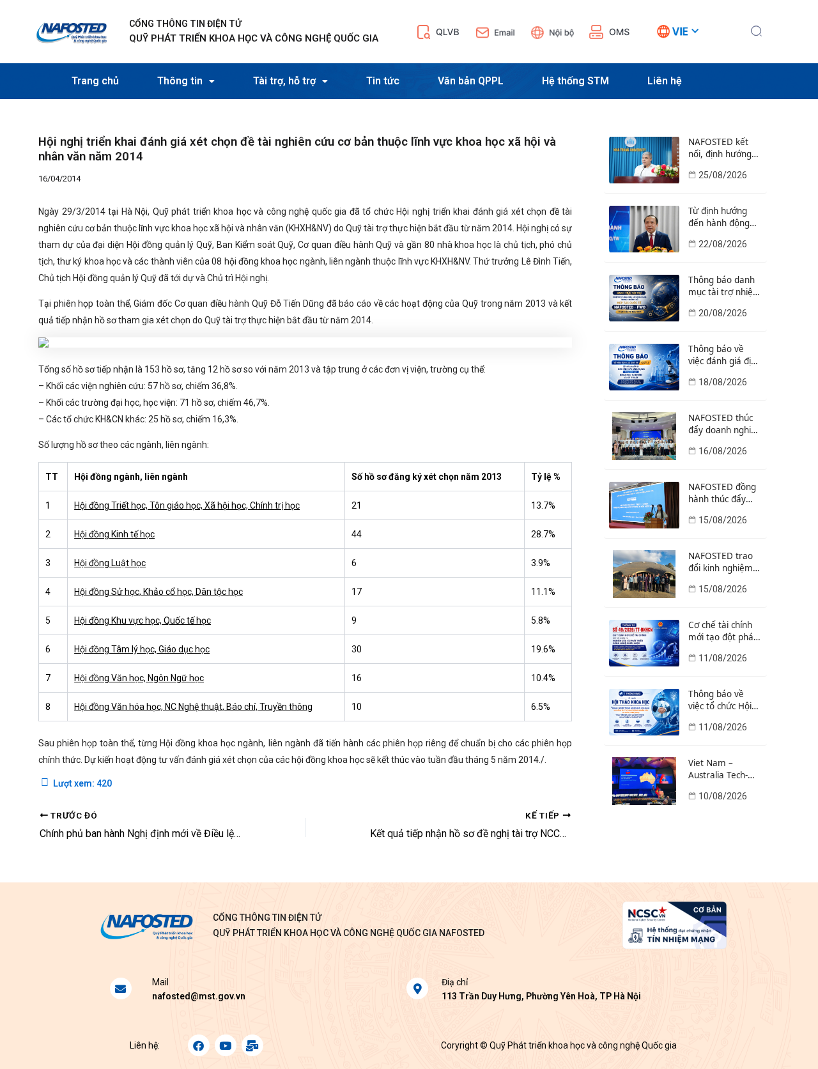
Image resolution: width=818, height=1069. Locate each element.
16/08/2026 (722, 451)
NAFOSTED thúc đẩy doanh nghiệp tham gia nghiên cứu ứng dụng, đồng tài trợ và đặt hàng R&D (724, 424)
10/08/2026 (722, 796)
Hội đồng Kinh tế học (114, 534)
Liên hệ (664, 81)
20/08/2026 (722, 313)
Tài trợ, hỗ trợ (284, 81)
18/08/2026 (722, 382)
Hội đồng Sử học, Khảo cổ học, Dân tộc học (158, 592)
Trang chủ (95, 81)
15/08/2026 (722, 520)
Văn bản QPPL (471, 81)
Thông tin (180, 81)
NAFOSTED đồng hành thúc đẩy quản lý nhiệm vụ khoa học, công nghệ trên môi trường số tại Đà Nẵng (723, 493)
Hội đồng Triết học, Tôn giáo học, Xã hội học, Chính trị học (187, 505)
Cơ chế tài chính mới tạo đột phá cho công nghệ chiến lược (720, 631)
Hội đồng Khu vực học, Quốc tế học (142, 620)
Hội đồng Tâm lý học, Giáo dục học (142, 649)
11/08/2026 (722, 658)
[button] (756, 29)
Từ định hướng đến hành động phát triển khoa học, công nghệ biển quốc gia (719, 217)
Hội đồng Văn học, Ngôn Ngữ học (139, 678)
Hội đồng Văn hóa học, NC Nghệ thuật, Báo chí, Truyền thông (193, 707)
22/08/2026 (722, 244)
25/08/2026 (722, 175)
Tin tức (382, 81)
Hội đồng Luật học (110, 563)
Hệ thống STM (575, 81)
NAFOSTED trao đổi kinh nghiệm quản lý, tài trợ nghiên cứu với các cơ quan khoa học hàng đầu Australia (723, 562)
